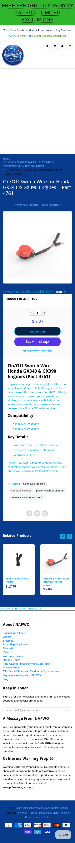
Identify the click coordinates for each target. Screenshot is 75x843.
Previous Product (27, 204)
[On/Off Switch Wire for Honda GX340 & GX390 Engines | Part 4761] (37, 247)
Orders (7, 636)
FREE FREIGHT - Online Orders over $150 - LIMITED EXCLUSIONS (37, 12)
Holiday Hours (11, 659)
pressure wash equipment (26, 497)
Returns (7, 652)
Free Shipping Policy (15, 644)
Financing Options (14, 632)
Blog (5, 679)
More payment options (37, 350)
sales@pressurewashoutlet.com (49, 36)
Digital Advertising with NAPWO (22, 675)
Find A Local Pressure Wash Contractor (27, 663)
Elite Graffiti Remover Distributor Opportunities (31, 671)
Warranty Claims (13, 656)
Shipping (8, 640)
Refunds (8, 648)
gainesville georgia (34, 483)
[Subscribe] (67, 710)
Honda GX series (21, 490)
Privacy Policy (11, 667)
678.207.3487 (19, 36)
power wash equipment (50, 490)
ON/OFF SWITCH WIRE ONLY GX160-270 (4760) (56, 582)
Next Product (50, 204)
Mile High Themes (27, 812)
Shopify (64, 807)
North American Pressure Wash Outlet (36, 807)
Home (6, 158)
